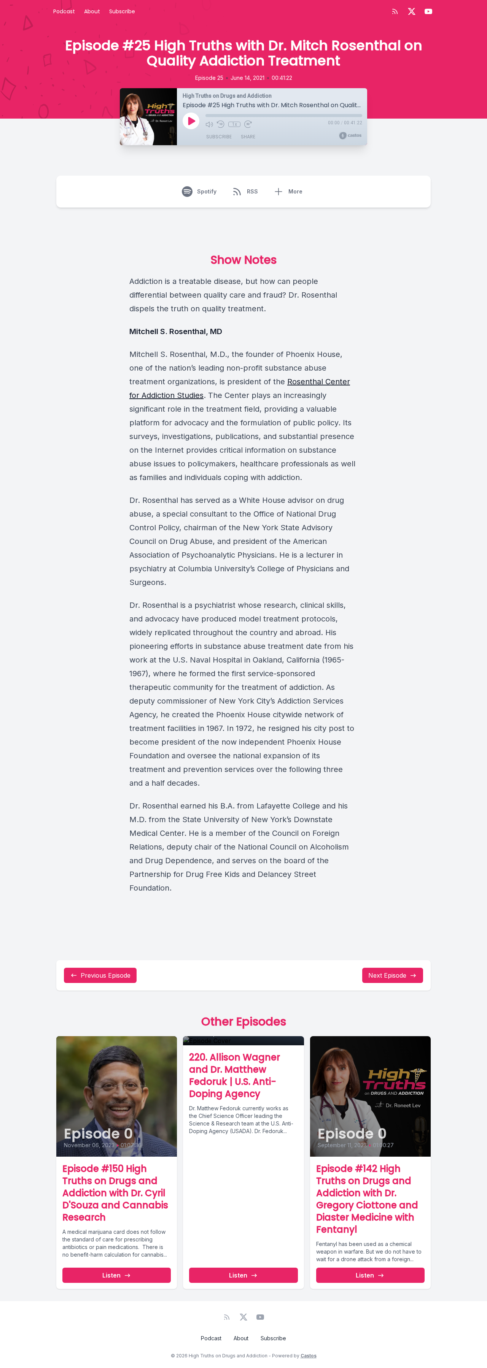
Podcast (64, 11)
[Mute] (209, 124)
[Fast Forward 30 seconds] (248, 124)
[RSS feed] (395, 11)
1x (234, 124)
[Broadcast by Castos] (350, 135)
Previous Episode (106, 975)
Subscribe (122, 11)
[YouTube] (428, 11)
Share (248, 136)
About (92, 11)
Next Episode (387, 975)
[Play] (191, 121)
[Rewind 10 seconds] (220, 124)
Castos (309, 1355)
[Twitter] (412, 11)
